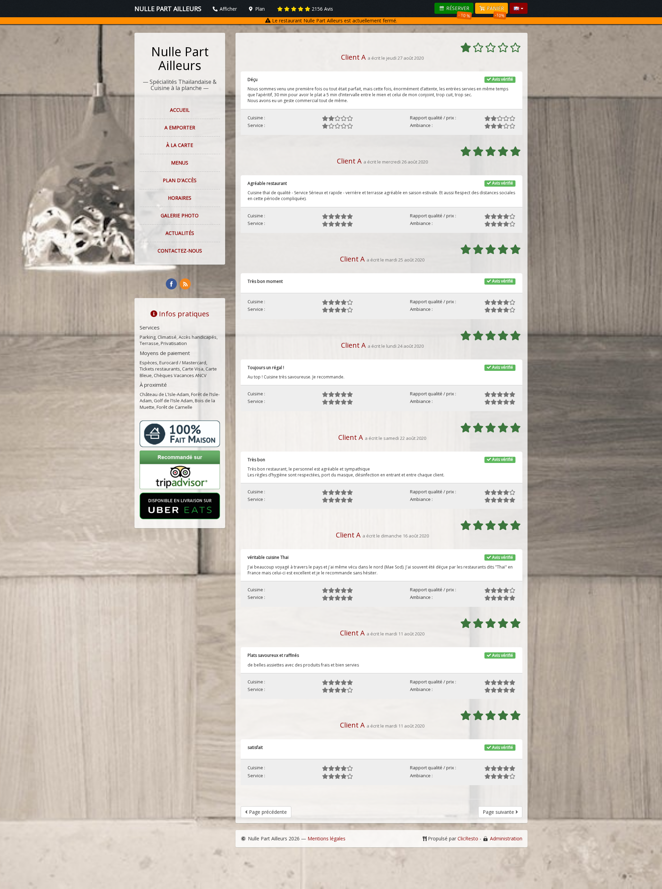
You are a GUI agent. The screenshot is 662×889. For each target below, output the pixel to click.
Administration (506, 838)
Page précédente (267, 812)
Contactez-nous (180, 250)
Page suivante (499, 812)
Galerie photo (180, 215)
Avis (322, 9)
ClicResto (468, 838)
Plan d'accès (180, 180)
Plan (259, 9)
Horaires (179, 198)
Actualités (180, 233)
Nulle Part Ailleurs (180, 58)
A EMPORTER (179, 127)
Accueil (180, 110)
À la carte (179, 145)
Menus (179, 162)
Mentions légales (326, 838)
